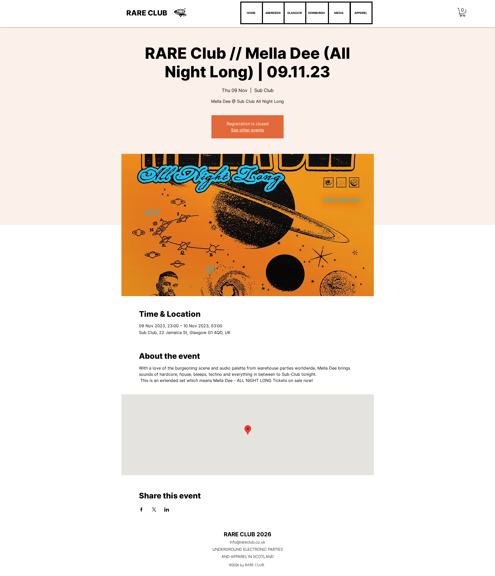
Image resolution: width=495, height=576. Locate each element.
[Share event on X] (154, 509)
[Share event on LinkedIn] (166, 509)
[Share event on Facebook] (141, 509)
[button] (462, 12)
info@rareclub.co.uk (247, 542)
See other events (247, 129)
